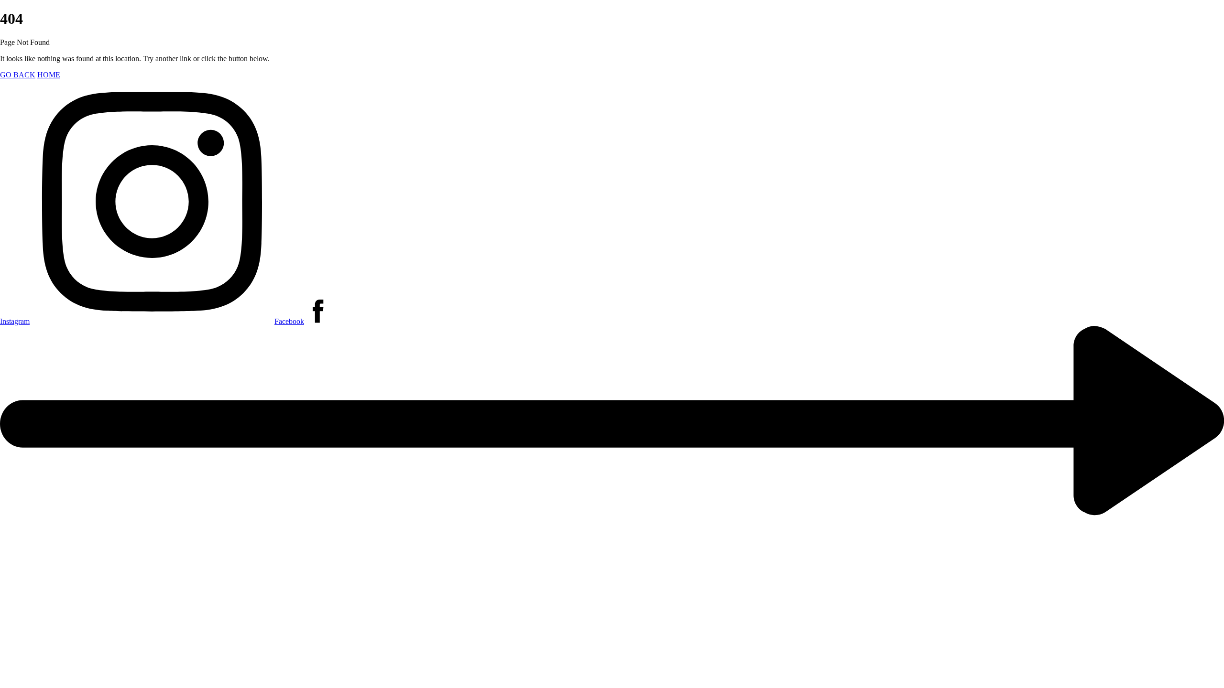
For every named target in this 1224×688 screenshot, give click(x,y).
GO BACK (17, 75)
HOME (48, 75)
